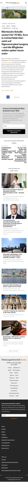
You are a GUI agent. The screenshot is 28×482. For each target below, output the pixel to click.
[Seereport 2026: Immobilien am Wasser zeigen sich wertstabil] (14, 276)
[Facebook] (8, 97)
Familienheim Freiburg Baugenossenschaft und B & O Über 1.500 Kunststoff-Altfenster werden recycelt (9, 153)
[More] (11, 97)
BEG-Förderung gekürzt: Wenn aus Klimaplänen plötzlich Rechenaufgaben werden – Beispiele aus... (13, 192)
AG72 (3, 26)
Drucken (17, 97)
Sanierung (15, 28)
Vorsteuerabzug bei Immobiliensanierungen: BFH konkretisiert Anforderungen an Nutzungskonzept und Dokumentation (12, 223)
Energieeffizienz (6, 28)
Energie (13, 26)
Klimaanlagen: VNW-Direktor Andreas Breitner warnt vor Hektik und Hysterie (14, 338)
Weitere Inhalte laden (13, 351)
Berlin (8, 26)
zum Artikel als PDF (7, 90)
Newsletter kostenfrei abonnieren (14, 131)
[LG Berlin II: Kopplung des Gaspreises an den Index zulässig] (14, 302)
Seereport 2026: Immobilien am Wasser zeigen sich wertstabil (12, 285)
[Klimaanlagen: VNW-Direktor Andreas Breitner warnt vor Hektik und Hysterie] (14, 327)
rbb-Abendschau (7, 62)
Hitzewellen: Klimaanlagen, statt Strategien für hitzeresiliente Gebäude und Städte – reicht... (12, 256)
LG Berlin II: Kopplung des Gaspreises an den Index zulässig (14, 311)
